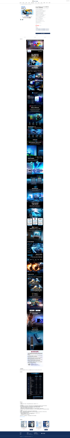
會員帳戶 (20, 434)
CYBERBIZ (32, 436)
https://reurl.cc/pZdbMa (22, 416)
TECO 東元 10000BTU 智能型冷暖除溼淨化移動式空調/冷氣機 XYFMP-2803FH (39, 427)
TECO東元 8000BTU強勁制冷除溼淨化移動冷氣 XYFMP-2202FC (24, 427)
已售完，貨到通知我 (43, 33)
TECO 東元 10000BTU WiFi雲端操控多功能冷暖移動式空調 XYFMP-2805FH (46, 427)
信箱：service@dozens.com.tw (29, 434)
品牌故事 (20, 433)
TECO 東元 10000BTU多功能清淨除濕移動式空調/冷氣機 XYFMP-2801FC (31, 427)
